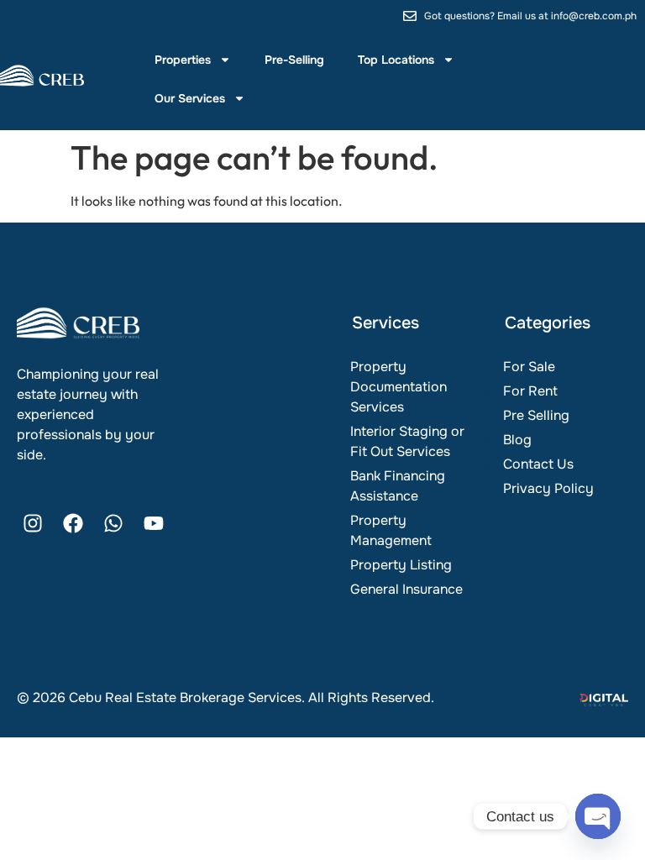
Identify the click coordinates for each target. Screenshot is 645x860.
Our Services (190, 98)
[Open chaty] (598, 816)
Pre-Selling (294, 59)
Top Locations (396, 59)
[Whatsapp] (113, 523)
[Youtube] (154, 523)
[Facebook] (73, 523)
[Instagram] (33, 523)
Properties (183, 59)
